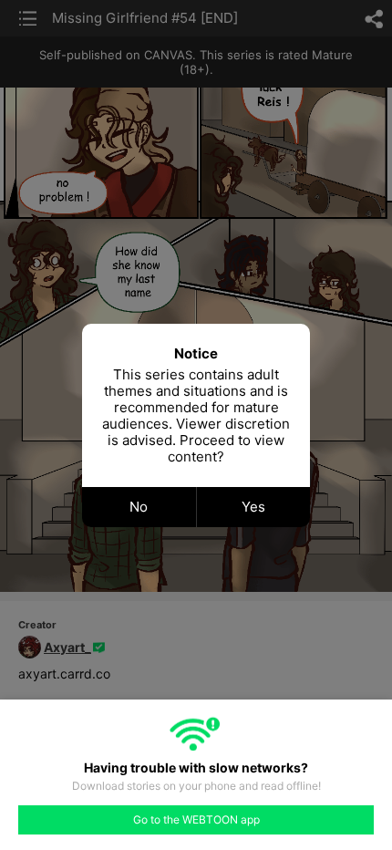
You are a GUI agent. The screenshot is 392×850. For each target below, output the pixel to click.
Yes (253, 506)
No (138, 506)
